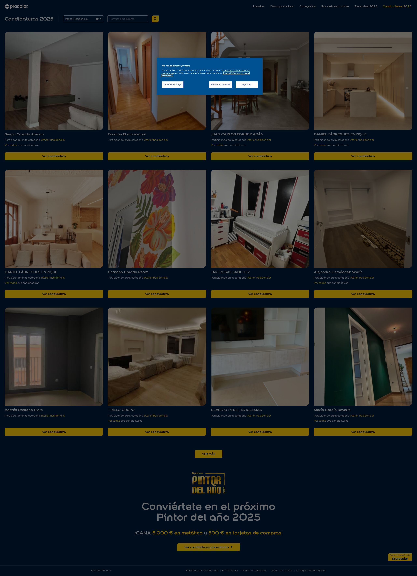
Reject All (247, 84)
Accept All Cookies (220, 84)
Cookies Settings (172, 84)
